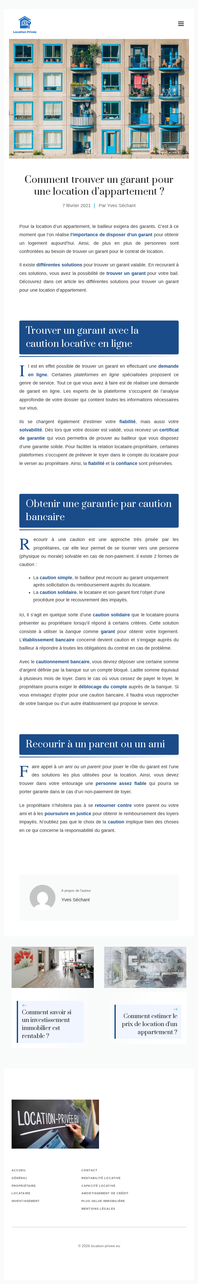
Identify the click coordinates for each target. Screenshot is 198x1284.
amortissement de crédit (105, 1193)
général (20, 1178)
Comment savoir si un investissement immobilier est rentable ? (46, 1024)
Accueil (19, 1170)
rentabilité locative (101, 1178)
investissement (26, 1201)
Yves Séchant (121, 205)
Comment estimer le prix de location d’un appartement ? (149, 1024)
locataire (21, 1193)
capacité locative (98, 1185)
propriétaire (24, 1185)
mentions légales (98, 1208)
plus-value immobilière (103, 1201)
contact (89, 1170)
